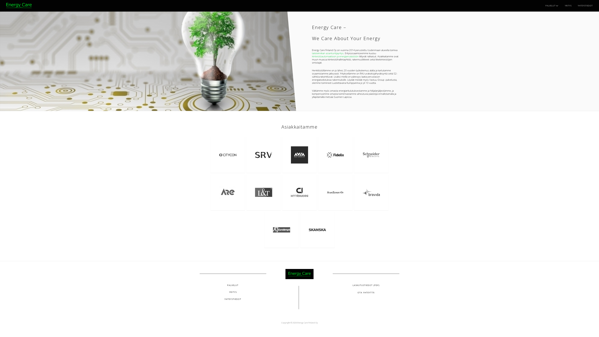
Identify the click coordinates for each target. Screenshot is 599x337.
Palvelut (550, 5)
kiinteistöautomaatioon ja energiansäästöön (335, 56)
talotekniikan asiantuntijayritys (328, 53)
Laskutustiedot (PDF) (366, 285)
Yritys (568, 5)
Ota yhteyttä (366, 292)
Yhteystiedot (585, 5)
